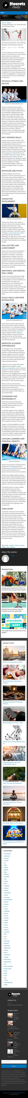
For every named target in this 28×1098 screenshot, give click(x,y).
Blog (5, 872)
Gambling (6, 911)
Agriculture (7, 856)
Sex (5, 964)
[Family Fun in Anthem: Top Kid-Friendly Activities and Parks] (14, 600)
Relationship (7, 961)
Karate (4, 547)
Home (6, 925)
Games (6, 913)
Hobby (22, 47)
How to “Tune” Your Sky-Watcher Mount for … (14, 1053)
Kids (3, 49)
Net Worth (7, 955)
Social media (7, 968)
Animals (6, 860)
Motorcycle (7, 948)
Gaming (6, 918)
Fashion (6, 902)
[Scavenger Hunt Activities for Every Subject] (14, 621)
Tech (5, 975)
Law (5, 936)
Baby (5, 865)
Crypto (6, 895)
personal (12, 547)
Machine (6, 943)
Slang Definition (8, 966)
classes (17, 545)
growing (22, 545)
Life (5, 938)
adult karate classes (14, 154)
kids (8, 547)
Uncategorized (8, 982)
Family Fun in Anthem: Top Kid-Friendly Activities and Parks (12, 610)
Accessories (7, 853)
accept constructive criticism (16, 233)
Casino (6, 881)
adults (6, 545)
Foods (6, 909)
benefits (11, 545)
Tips (5, 978)
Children (6, 888)
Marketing (7, 945)
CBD (5, 883)
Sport (5, 971)
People (6, 957)
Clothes (6, 890)
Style (5, 973)
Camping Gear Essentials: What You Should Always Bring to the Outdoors (14, 589)
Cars (5, 879)
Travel (6, 980)
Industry (6, 929)
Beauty (6, 867)
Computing (7, 893)
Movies (6, 950)
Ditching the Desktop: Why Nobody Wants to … (14, 1036)
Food (5, 906)
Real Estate (7, 959)
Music (5, 952)
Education (7, 897)
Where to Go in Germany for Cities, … (17, 1016)
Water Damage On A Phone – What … (17, 1044)
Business (6, 874)
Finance (6, 904)
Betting (6, 870)
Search (14, 1066)
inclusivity (19, 332)
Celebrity (6, 886)
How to (6, 927)
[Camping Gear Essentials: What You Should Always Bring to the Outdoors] (14, 579)
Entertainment (8, 899)
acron (4, 47)
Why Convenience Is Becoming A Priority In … (13, 1026)
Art (5, 863)
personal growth (13, 468)
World (5, 984)
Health (6, 920)
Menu (2, 12)
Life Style (7, 941)
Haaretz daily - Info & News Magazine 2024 (14, 1092)
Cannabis (6, 876)
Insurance (6, 932)
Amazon (6, 858)
